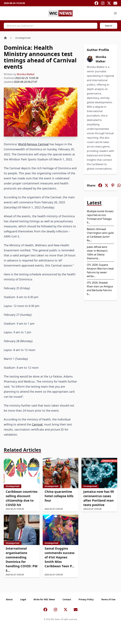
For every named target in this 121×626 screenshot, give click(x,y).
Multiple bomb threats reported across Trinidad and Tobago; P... (100, 217)
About (9, 599)
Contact (67, 599)
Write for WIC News (44, 599)
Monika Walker (26, 74)
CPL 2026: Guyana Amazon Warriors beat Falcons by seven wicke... (100, 270)
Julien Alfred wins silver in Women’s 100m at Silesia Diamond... (97, 252)
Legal (23, 599)
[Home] (5, 37)
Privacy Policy (86, 599)
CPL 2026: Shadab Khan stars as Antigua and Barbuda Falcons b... (100, 288)
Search (108, 25)
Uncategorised (23, 37)
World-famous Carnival (33, 144)
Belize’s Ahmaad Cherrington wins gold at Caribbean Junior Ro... (100, 234)
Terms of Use (108, 599)
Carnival (37, 424)
